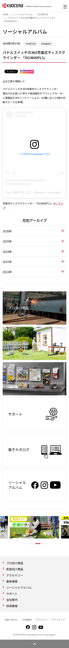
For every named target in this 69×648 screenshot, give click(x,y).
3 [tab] (38, 543)
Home (5, 14)
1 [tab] (24, 543)
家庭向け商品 (14, 569)
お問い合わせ (11, 619)
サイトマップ (58, 619)
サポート (12, 594)
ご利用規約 (26, 619)
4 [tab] (44, 543)
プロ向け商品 (14, 563)
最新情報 (12, 581)
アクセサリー (14, 575)
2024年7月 (43, 14)
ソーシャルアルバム (23, 14)
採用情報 (12, 606)
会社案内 (12, 600)
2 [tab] (31, 543)
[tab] (34, 231)
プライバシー (41, 619)
